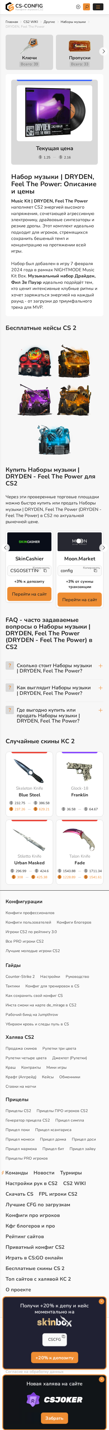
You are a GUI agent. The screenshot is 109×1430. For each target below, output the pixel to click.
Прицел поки (18, 1129)
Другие (49, 22)
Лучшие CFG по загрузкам (38, 1204)
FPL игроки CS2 (58, 1194)
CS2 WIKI (30, 22)
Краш (11, 1067)
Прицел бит (53, 1148)
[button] (103, 51)
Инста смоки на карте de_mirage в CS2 (41, 1005)
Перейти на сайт (29, 594)
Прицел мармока (21, 1148)
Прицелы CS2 (18, 1110)
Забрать (54, 1418)
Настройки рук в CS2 (32, 1183)
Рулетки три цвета (59, 1048)
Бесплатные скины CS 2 (35, 1268)
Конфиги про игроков (33, 1215)
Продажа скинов (21, 1048)
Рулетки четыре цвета (26, 1058)
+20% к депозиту (54, 1357)
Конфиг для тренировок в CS (52, 986)
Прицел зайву (83, 1148)
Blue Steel (29, 795)
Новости (44, 1172)
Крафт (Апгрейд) (21, 1077)
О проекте (18, 1289)
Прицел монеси (20, 1139)
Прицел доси (84, 1139)
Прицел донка (53, 1139)
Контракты (31, 1067)
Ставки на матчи (21, 1086)
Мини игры (56, 1067)
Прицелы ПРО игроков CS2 (62, 1110)
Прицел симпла (69, 1120)
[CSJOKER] (54, 1399)
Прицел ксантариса (53, 1129)
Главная (12, 22)
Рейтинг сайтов (25, 1236)
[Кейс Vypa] (74, 400)
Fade (80, 863)
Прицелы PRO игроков (27, 1158)
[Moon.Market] (80, 541)
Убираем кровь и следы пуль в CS (37, 1024)
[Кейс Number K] (54, 440)
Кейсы (48, 1077)
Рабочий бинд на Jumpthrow (32, 1014)
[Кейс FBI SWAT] (74, 362)
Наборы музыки (73, 22)
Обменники (69, 1077)
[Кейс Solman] (35, 400)
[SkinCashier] (29, 541)
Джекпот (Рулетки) (69, 1058)
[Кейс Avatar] (35, 362)
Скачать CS (19, 1194)
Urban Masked (29, 863)
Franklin (79, 795)
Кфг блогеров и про (30, 1226)
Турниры (71, 1172)
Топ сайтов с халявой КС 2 (38, 1279)
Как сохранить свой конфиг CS (34, 995)
